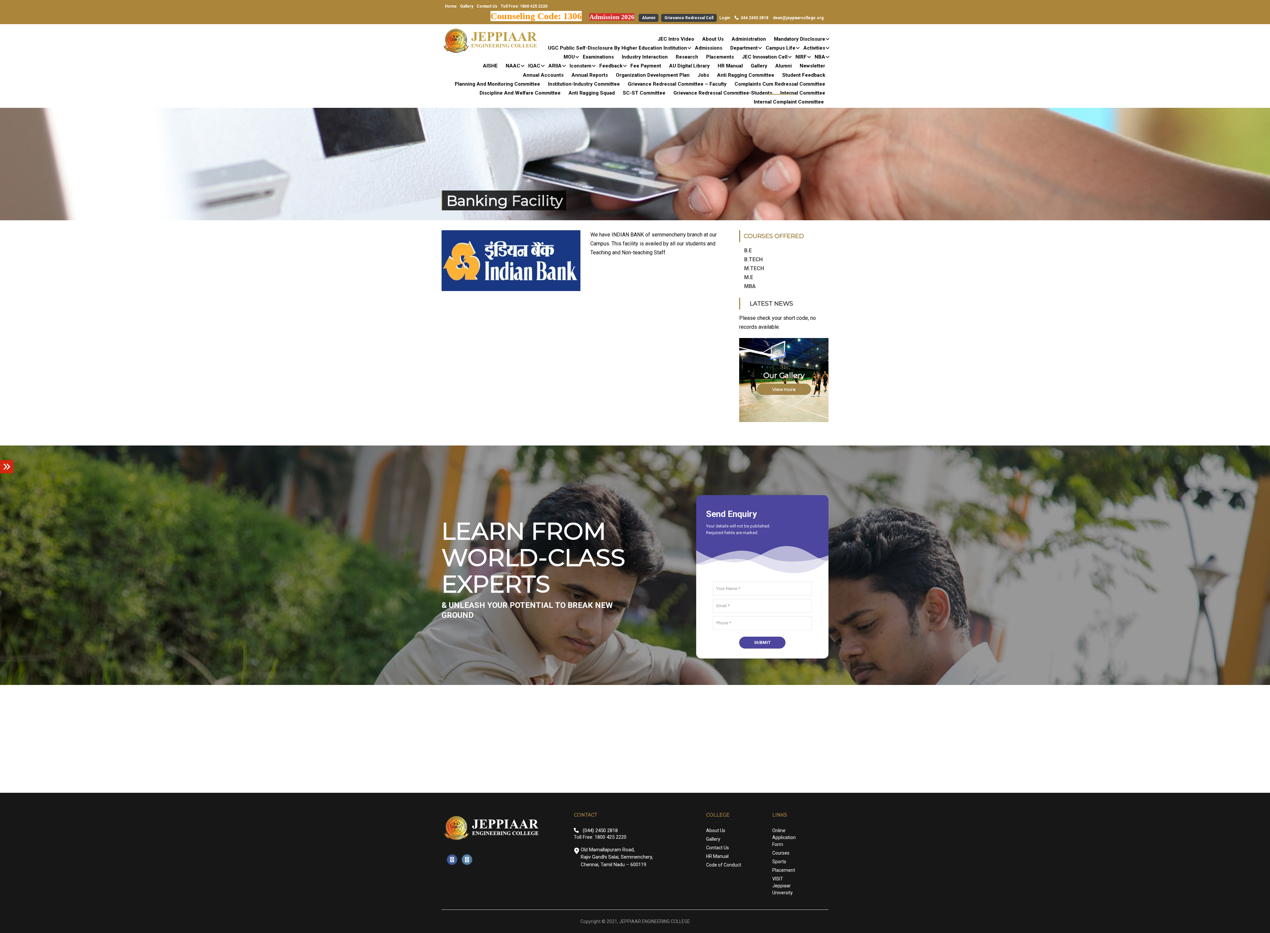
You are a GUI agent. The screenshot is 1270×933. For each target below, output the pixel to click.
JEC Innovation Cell (764, 57)
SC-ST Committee (644, 93)
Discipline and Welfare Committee (520, 93)
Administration (749, 39)
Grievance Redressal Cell (688, 18)
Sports (779, 861)
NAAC (513, 66)
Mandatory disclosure (799, 39)
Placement (783, 870)
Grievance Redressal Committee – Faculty (677, 84)
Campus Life (780, 48)
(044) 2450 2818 (600, 830)
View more (784, 389)
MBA (750, 286)
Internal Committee (802, 93)
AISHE (490, 66)
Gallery (466, 6)
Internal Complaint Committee (789, 102)
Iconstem (580, 66)
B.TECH (753, 259)
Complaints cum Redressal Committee (780, 84)
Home (451, 6)
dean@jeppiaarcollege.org (798, 18)
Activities (814, 48)
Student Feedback (803, 75)
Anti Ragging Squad (592, 93)
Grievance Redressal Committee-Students (722, 93)
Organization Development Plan (653, 75)
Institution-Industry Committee (584, 84)
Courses (780, 853)
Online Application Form (784, 837)
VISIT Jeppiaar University (782, 885)
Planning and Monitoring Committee (497, 84)
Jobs (703, 75)
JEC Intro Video (675, 39)
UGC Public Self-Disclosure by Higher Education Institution (617, 48)
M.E (748, 277)
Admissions (708, 48)
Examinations (598, 57)
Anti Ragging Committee (745, 75)
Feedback (610, 66)
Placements (720, 57)
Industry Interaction (645, 57)
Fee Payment (645, 66)
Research (687, 57)
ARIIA (555, 66)
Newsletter (812, 66)
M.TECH (754, 268)
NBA (820, 57)
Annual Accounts (543, 75)
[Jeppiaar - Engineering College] (491, 41)
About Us (713, 39)
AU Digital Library (689, 66)
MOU (569, 57)
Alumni (648, 18)
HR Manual (730, 66)
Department (744, 48)
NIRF (801, 57)
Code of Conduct (723, 865)
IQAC (534, 66)
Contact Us (487, 6)
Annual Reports (590, 75)
